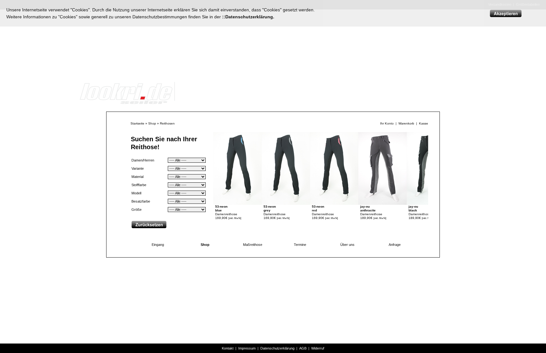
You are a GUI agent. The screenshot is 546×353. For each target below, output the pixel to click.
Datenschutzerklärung (277, 348)
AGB (302, 348)
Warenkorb (406, 123)
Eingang (158, 244)
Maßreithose (252, 244)
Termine (300, 244)
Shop (152, 123)
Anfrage (395, 244)
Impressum (247, 348)
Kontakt (228, 348)
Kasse (423, 123)
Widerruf (317, 348)
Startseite (137, 123)
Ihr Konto (387, 123)
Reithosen (167, 123)
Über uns (347, 244)
